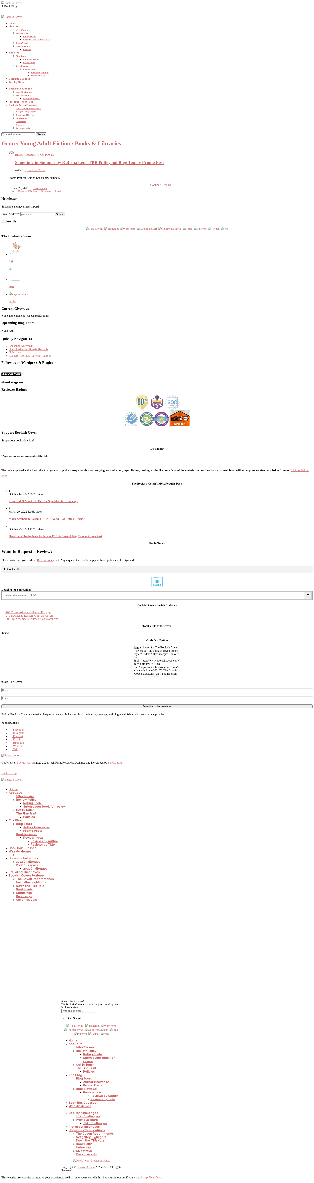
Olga (12, 286)
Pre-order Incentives (21, 102)
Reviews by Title (39, 76)
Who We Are (22, 30)
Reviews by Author (40, 72)
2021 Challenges (31, 99)
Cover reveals (23, 128)
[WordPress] (25, 9)
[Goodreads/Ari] (146, 228)
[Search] (308, 595)
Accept (144, 1177)
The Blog (14, 52)
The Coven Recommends (28, 108)
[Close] (63, 905)
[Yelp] (29, 9)
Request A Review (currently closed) (30, 355)
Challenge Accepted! (21, 345)
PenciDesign (115, 762)
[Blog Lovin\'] (94, 228)
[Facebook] (3, 9)
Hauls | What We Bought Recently (28, 349)
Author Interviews (32, 59)
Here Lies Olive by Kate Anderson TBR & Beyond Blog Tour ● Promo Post (55, 536)
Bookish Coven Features (23, 105)
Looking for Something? (16, 589)
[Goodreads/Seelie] (170, 228)
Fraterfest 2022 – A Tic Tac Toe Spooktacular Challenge (43, 501)
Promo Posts (29, 63)
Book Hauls (21, 118)
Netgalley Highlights (26, 112)
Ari (11, 261)
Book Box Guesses (19, 79)
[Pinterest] (12, 9)
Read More (155, 1177)
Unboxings (21, 122)
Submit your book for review (36, 40)
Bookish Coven (36, 170)
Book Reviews (23, 66)
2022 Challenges (24, 92)
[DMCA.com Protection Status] (157, 586)
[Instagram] (7, 9)
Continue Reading (160, 184)
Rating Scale (29, 36)
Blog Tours (21, 56)
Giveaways (21, 125)
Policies (27, 50)
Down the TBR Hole (25, 115)
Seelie (12, 301)
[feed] (224, 228)
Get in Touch (22, 43)
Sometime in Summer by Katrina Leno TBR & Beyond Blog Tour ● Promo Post (89, 162)
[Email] (16, 9)
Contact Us (13, 569)
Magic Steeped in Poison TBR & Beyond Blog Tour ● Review (46, 518)
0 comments (40, 188)
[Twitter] (214, 228)
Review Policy (22, 33)
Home (12, 23)
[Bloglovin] (21, 9)
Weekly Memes (18, 82)
